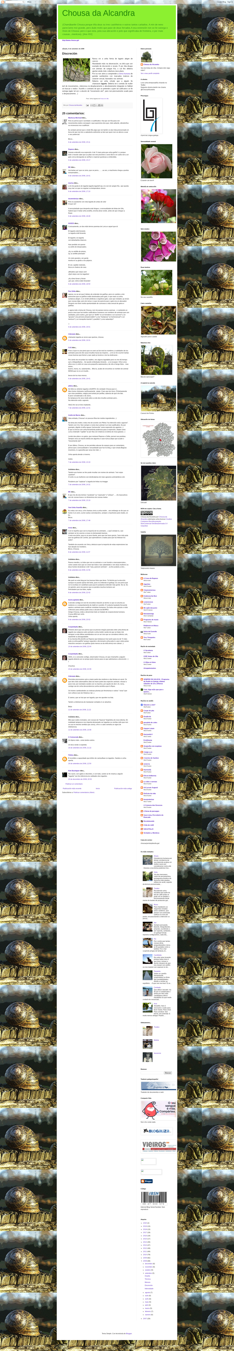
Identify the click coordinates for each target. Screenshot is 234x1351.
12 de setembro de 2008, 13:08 (79, 730)
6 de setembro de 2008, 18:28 (79, 216)
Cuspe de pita (149, 711)
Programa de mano (151, 620)
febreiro (148, 1311)
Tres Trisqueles (149, 637)
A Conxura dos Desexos (153, 805)
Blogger (129, 1334)
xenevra (147, 764)
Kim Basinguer (74, 771)
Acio (155, 1004)
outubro (148, 1270)
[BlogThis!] (94, 105)
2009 (145, 1258)
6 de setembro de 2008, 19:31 (79, 340)
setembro (148, 1273)
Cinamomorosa (149, 590)
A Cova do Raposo (151, 578)
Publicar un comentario (74, 784)
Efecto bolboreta (150, 776)
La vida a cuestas (150, 782)
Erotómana (148, 740)
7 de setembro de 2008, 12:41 (79, 408)
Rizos (156, 905)
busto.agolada (73, 600)
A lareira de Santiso (151, 758)
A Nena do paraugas (151, 811)
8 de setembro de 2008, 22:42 (79, 593)
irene (70, 528)
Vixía (155, 872)
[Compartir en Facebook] (99, 105)
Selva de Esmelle (150, 632)
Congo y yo (148, 752)
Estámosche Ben (150, 596)
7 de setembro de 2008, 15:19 (79, 500)
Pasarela (157, 971)
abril (147, 1305)
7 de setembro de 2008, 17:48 (79, 520)
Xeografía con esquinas (153, 746)
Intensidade (149, 1289)
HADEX (71, 223)
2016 (145, 1236)
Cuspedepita (73, 627)
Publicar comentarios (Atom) (84, 792)
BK (69, 167)
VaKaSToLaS (148, 829)
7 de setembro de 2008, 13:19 (79, 462)
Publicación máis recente (72, 788)
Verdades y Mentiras (151, 833)
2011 (145, 1251)
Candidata (158, 955)
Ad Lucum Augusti (151, 788)
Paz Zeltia (72, 291)
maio (147, 1302)
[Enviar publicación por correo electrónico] (87, 105)
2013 (145, 1245)
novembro (149, 1267)
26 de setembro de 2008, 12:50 (79, 764)
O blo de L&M (149, 825)
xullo (147, 1296)
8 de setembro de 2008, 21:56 (79, 570)
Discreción (149, 1285)
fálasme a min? (149, 705)
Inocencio (157, 1053)
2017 (145, 1232)
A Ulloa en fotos (150, 662)
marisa (71, 183)
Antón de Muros (74, 415)
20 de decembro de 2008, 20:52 (80, 779)
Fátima (71, 755)
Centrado (157, 987)
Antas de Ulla (104, 98)
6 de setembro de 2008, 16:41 (79, 176)
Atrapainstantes (150, 668)
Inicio (98, 788)
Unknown (71, 334)
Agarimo (147, 584)
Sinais (156, 856)
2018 (145, 1229)
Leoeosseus (148, 602)
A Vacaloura (148, 650)
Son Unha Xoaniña (75, 507)
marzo (147, 1308)
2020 (145, 1223)
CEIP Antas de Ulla (151, 656)
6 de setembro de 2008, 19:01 (79, 327)
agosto (147, 1292)
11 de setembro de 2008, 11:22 (79, 710)
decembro (149, 1264)
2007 (145, 1319)
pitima (70, 386)
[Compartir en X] (96, 105)
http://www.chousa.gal (70, 40)
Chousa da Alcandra (98, 13)
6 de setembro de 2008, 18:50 (79, 284)
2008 (145, 1261)
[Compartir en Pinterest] (102, 105)
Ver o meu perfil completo (150, 73)
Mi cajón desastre (150, 608)
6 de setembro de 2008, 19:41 (79, 379)
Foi (155, 939)
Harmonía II (148, 734)
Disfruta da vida (150, 793)
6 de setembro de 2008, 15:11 (79, 142)
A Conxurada (73, 737)
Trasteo (156, 888)
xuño (147, 1299)
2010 (145, 1255)
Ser (155, 923)
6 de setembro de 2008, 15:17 (79, 160)
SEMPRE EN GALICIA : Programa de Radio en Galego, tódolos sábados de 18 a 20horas (156, 681)
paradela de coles (150, 722)
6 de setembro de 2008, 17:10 (79, 191)
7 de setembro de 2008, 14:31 (79, 485)
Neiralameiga (149, 614)
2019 (145, 1226)
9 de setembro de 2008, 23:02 (79, 619)
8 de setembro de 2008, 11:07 (79, 552)
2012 (145, 1248)
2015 (145, 1239)
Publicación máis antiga (123, 788)
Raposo (71, 149)
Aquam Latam (149, 728)
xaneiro (148, 1315)
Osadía (147, 1276)
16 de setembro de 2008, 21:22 (79, 748)
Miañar (156, 1040)
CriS (70, 348)
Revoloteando (149, 821)
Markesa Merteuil (75, 118)
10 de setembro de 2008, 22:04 (79, 646)
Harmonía (147, 770)
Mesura (147, 1282)
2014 (145, 1242)
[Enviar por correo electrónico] (91, 105)
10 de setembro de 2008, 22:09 (79, 669)
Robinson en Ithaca (151, 626)
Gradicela (147, 717)
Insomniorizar (149, 799)
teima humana (124, 74)
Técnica (148, 1279)
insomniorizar (73, 199)
